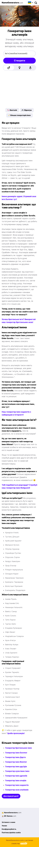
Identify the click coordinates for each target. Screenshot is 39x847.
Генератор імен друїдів (16, 766)
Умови (4, 826)
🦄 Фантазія (12, 110)
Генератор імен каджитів (17, 785)
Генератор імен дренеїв (16, 776)
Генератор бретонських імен (18, 748)
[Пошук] (35, 2)
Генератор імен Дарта (15, 757)
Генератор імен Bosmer (16, 762)
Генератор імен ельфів (15, 780)
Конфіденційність (9, 829)
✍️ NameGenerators (11, 813)
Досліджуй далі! (11, 796)
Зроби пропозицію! (16, 733)
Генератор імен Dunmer (16, 753)
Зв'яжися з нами (8, 822)
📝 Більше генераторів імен (19, 115)
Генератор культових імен (17, 771)
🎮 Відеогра (27, 110)
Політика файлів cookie (11, 833)
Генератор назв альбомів (16, 790)
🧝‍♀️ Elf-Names (9, 816)
